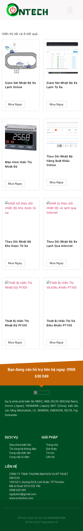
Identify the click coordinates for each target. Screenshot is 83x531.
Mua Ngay (15, 104)
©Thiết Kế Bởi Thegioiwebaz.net (41, 522)
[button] (70, 10)
